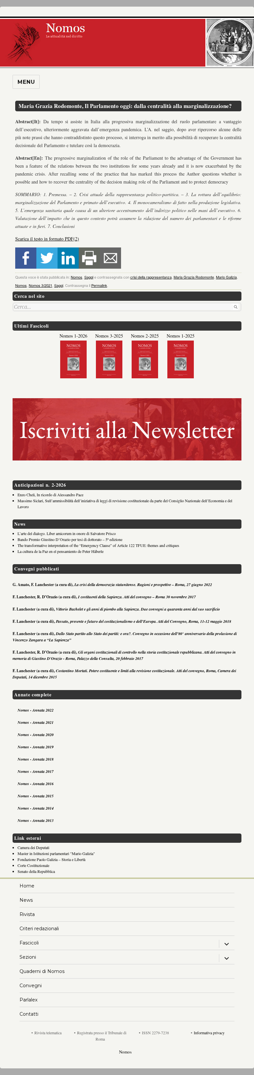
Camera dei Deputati (33, 847)
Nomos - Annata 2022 (36, 710)
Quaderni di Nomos (42, 971)
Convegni (31, 986)
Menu (26, 82)
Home (27, 886)
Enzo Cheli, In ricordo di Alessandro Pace (50, 494)
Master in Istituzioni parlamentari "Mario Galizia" (56, 853)
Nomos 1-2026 (73, 336)
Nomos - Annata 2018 (36, 759)
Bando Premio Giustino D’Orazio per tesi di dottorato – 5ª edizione (70, 539)
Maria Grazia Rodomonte (194, 277)
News (26, 900)
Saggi (88, 277)
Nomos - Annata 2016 (36, 783)
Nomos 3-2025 (109, 336)
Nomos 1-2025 (180, 336)
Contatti (29, 1014)
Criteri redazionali (39, 929)
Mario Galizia (226, 277)
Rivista (27, 914)
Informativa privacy (209, 1032)
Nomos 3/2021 (40, 285)
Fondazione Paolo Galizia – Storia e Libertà (51, 859)
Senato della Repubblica (36, 871)
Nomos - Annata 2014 (36, 808)
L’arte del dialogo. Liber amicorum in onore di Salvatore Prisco (67, 533)
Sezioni (28, 957)
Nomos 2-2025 (145, 336)
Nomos (76, 277)
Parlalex (28, 1000)
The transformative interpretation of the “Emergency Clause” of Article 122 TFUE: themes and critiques (98, 545)
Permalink (99, 285)
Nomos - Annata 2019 (36, 747)
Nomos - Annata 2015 (36, 796)
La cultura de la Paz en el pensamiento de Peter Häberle (61, 551)
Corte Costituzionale (33, 865)
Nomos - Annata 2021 (36, 722)
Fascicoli (29, 943)
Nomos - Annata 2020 (36, 734)
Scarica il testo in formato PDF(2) (47, 239)
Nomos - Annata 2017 (36, 771)
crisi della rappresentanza (151, 277)
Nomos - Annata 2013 (36, 820)
